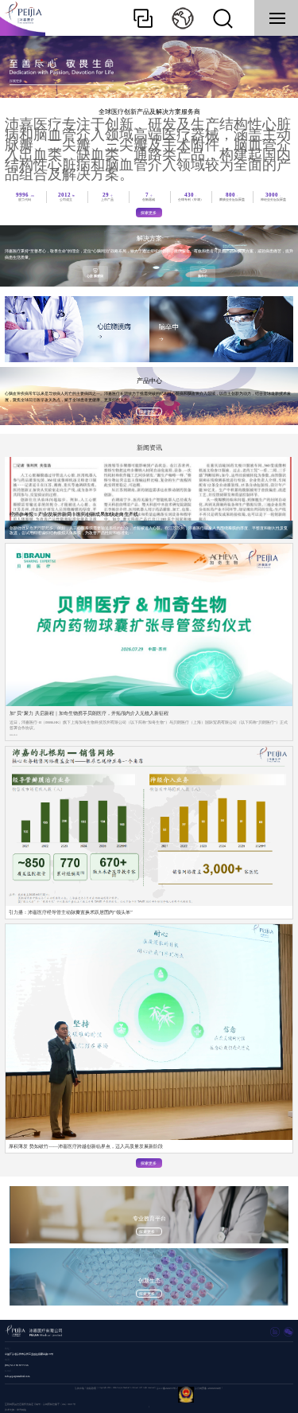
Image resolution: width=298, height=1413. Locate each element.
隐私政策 (91, 1389)
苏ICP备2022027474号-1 (167, 1389)
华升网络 (21, 1410)
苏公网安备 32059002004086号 (208, 1389)
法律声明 (79, 1389)
